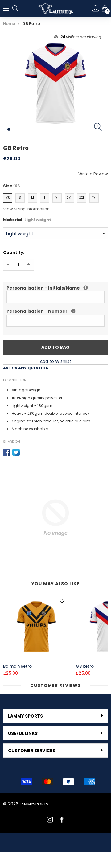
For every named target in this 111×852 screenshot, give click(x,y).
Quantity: (13, 252)
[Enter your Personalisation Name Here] (85, 287)
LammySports (34, 804)
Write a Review (93, 174)
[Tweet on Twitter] (16, 452)
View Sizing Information (26, 209)
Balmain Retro (17, 666)
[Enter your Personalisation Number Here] (73, 311)
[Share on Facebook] (6, 452)
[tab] (55, 716)
